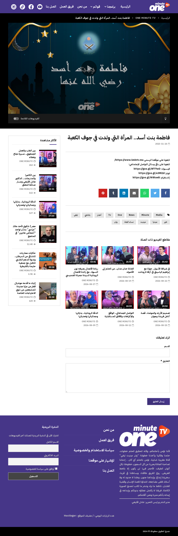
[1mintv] (159, 6)
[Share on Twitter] (155, 193)
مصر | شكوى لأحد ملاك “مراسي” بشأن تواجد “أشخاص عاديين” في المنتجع (24, 231)
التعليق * (165, 361)
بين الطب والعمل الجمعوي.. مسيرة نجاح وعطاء (24, 154)
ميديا (155, 222)
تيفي (76, 215)
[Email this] (134, 193)
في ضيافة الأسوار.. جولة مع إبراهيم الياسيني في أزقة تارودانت (154, 270)
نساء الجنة (129, 222)
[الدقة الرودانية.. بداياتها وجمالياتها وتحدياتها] (47, 209)
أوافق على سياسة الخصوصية (40, 469)
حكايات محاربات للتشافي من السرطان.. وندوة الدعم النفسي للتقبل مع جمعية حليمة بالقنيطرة (25, 259)
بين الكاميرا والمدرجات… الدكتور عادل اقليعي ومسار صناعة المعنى (25, 180)
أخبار (99, 215)
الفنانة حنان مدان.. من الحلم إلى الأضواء (118, 270)
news (132, 215)
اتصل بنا (51, 6)
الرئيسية (125, 6)
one (120, 215)
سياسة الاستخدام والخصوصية (94, 450)
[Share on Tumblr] (113, 193)
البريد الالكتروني (51, 455)
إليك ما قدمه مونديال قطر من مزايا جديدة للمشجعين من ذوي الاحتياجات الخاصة (25, 288)
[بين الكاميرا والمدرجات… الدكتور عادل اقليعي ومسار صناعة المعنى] (47, 183)
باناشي (87, 215)
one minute (160, 277)
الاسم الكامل (52, 442)
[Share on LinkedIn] (123, 193)
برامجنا (111, 7)
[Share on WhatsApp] (144, 193)
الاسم (167, 346)
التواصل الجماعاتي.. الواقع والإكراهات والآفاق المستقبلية (119, 314)
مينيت (143, 222)
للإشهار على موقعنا (101, 460)
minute (145, 215)
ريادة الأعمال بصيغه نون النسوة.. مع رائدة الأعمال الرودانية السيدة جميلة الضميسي (82, 272)
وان (116, 222)
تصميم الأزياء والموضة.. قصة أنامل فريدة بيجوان (155, 314)
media (159, 215)
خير (165, 222)
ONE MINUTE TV (145, 18)
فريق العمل (67, 6)
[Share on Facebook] (165, 193)
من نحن (82, 6)
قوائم (96, 7)
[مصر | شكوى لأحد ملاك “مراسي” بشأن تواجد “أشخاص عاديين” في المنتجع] (47, 234)
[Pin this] (103, 193)
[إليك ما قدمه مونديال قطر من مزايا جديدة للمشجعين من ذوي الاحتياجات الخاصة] (47, 291)
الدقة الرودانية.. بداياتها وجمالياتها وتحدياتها (87, 314)
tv (109, 215)
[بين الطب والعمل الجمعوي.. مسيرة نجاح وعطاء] (47, 158)
